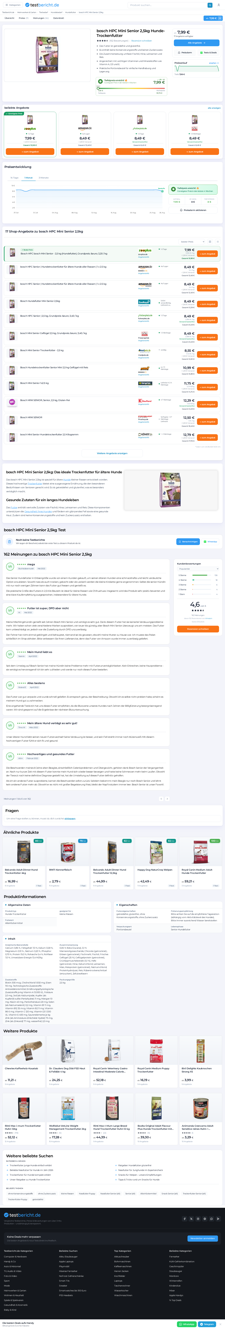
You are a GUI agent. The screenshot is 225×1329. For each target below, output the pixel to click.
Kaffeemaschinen (123, 1266)
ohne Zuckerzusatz (47, 1193)
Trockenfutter (35, 483)
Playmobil (64, 1266)
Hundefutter (70, 12)
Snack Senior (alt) (170, 1193)
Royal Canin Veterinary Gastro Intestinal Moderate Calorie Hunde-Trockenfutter (110, 1071)
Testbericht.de (8, 12)
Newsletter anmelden (203, 1238)
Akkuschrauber (121, 1256)
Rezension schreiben (198, 629)
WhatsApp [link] (188, 1324)
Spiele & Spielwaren (13, 1300)
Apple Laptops (66, 1261)
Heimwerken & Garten (26, 12)
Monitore (173, 1276)
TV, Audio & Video (12, 1271)
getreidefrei (37, 1199)
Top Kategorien (122, 1251)
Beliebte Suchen (68, 1251)
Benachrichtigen (190, 541)
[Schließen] (220, 1324)
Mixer (172, 1290)
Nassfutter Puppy (87, 1193)
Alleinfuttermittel (148, 1193)
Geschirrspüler (176, 1266)
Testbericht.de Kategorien (18, 1251)
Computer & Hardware (15, 1256)
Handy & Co (10, 1261)
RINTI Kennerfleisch (60, 869)
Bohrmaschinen (122, 1261)
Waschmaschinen (123, 1295)
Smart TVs (64, 1280)
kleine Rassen (67, 1193)
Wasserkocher (121, 1290)
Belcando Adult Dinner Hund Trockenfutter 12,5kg (109, 871)
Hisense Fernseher (68, 1271)
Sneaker (63, 1285)
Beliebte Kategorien (180, 1251)
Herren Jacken (121, 1271)
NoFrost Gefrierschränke (71, 1276)
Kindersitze (174, 1285)
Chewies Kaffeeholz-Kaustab (21, 1068)
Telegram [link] (209, 1324)
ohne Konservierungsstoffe (20, 1193)
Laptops (118, 1280)
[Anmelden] (219, 5)
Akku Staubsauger (68, 1256)
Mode (7, 1285)
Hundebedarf (56, 12)
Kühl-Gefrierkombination (181, 1261)
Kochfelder (119, 1276)
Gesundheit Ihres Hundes (38, 511)
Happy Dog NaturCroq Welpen (154, 869)
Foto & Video (10, 1276)
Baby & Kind (10, 1309)
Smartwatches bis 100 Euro (72, 1290)
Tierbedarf (43, 12)
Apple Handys (176, 1295)
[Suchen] (210, 5)
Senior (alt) (130, 1193)
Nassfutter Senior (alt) (110, 1193)
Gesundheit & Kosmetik (16, 1305)
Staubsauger (175, 1271)
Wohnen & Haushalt (14, 1295)
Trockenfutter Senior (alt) (194, 1193)
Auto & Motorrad (12, 1266)
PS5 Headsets (66, 1295)
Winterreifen (175, 1280)
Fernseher (174, 1256)
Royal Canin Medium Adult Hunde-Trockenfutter (197, 871)
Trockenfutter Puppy (17, 1199)
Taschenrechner (122, 1285)
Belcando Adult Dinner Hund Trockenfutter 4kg (21, 871)
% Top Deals (175, 1300)
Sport (7, 1280)
